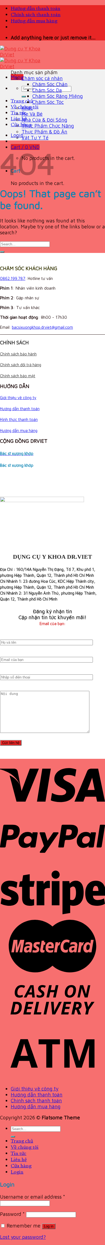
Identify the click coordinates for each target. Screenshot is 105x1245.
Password (12, 1214)
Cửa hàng (21, 125)
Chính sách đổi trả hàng (20, 364)
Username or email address (32, 1197)
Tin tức (18, 113)
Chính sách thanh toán (36, 15)
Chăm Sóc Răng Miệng (57, 96)
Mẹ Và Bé (32, 114)
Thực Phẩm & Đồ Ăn (44, 132)
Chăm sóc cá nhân (42, 78)
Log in (48, 1226)
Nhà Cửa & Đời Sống (44, 120)
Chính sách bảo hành (18, 354)
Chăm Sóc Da (47, 90)
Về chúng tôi (24, 1147)
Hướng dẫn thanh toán (35, 8)
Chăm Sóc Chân (50, 84)
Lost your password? (23, 1237)
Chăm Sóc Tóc (48, 102)
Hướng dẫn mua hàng (34, 21)
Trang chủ (22, 101)
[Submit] (24, 96)
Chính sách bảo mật (17, 375)
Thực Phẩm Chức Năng (48, 126)
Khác (27, 108)
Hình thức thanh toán (19, 419)
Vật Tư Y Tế (35, 137)
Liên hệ (19, 119)
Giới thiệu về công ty (18, 397)
